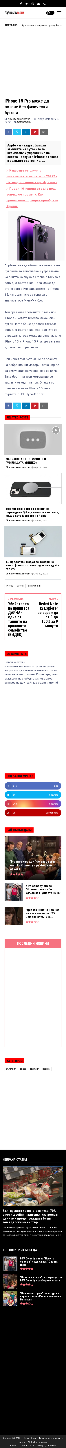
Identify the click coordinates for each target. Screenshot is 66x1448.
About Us (26, 1446)
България (11, 1069)
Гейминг (34, 1069)
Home (13, 1446)
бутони (20, 586)
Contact (52, 1446)
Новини (46, 1069)
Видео (23, 1069)
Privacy (39, 1446)
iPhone (9, 586)
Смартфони (24, 121)
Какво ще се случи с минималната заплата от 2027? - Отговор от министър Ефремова (31, 176)
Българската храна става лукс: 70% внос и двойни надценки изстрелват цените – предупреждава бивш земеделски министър (31, 1216)
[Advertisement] (33, 65)
